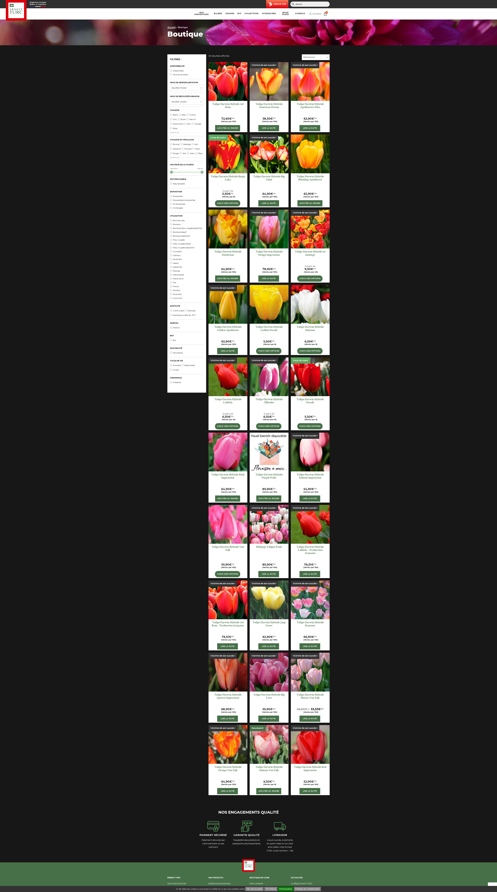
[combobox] (186, 88)
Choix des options (227, 203)
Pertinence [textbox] (309, 57)
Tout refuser (270, 889)
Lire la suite (269, 128)
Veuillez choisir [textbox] (179, 88)
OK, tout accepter (254, 889)
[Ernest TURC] (16, 10)
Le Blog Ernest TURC (301, 884)
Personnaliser (285, 889)
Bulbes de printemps (220, 884)
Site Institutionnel (176, 884)
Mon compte (256, 884)
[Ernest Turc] (248, 865)
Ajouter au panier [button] (227, 128)
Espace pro (280, 4)
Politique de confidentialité (307, 889)
